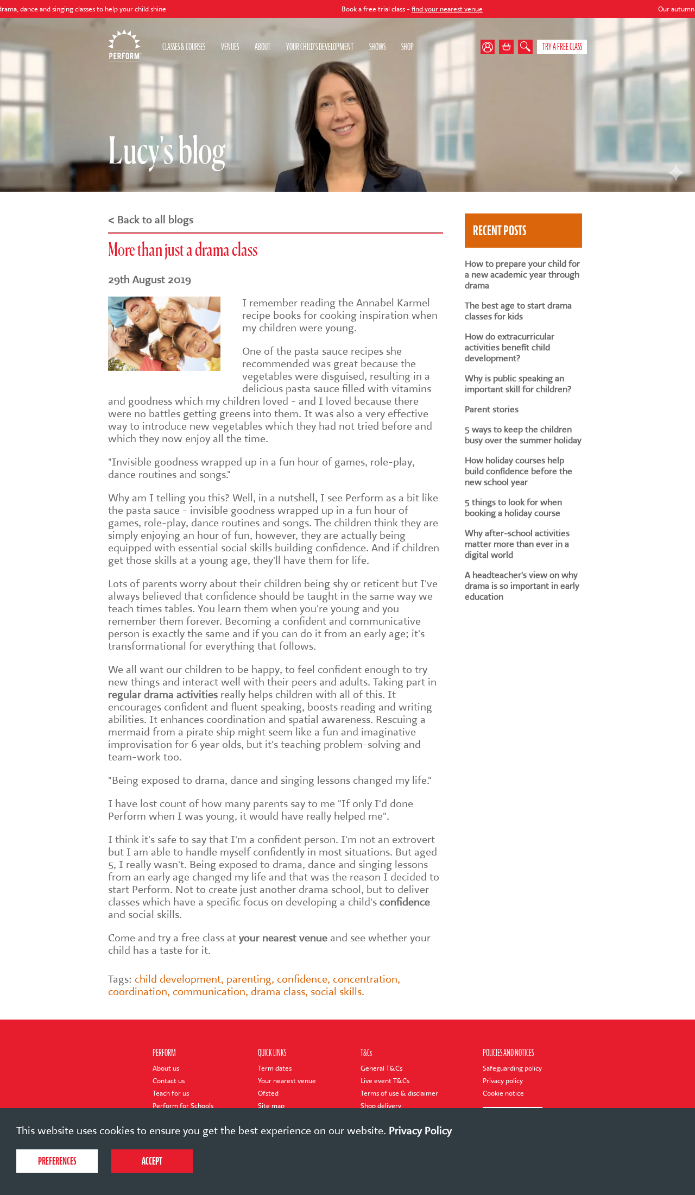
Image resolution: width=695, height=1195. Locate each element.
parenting (248, 979)
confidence (405, 902)
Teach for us (171, 1093)
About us (166, 1068)
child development (178, 979)
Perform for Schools (183, 1106)
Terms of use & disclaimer (399, 1093)
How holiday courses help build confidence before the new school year (518, 471)
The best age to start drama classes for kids (518, 311)
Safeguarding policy (512, 1068)
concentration (365, 979)
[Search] (525, 47)
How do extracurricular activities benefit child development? (509, 347)
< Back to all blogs (150, 219)
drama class (278, 991)
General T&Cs (381, 1068)
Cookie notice (503, 1093)
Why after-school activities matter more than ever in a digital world (517, 544)
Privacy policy (503, 1081)
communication (209, 991)
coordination (137, 991)
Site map (271, 1106)
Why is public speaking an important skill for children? (518, 384)
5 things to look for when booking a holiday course (513, 508)
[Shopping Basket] (506, 47)
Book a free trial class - (365, 9)
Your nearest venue (287, 1081)
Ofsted (268, 1093)
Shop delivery (381, 1106)
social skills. (337, 991)
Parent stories (492, 409)
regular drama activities (163, 694)
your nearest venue (283, 938)
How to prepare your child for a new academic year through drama (522, 275)
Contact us (169, 1081)
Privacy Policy (420, 1130)
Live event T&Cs (385, 1081)
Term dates (275, 1068)
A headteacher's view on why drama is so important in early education (522, 586)
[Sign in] (490, 47)
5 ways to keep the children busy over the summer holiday (523, 435)
